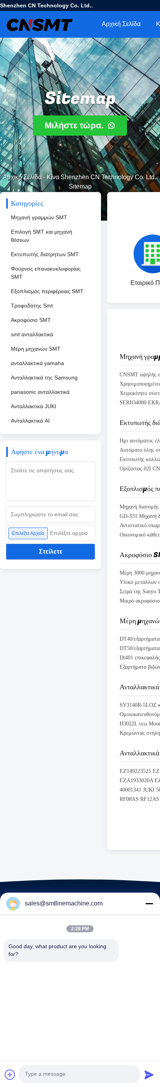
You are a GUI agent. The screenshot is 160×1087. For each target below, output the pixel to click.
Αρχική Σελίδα (121, 24)
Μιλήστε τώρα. (75, 125)
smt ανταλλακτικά (32, 334)
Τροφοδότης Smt (32, 305)
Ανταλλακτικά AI (30, 421)
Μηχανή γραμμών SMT (39, 217)
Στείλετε (51, 551)
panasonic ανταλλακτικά (40, 392)
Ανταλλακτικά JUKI (33, 406)
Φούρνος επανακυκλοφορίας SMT (46, 273)
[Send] (149, 1074)
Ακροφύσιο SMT (31, 320)
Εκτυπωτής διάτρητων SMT (45, 254)
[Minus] (149, 903)
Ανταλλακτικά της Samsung (44, 377)
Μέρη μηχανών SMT (36, 349)
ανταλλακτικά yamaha (37, 363)
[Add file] (10, 1074)
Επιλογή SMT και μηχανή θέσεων (41, 236)
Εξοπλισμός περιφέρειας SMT (47, 291)
